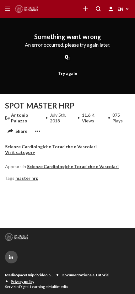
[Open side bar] (8, 9)
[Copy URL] (67, 58)
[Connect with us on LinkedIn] (11, 257)
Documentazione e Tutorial (85, 275)
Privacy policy (22, 281)
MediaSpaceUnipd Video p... (29, 275)
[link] (86, 9)
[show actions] (38, 131)
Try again (67, 73)
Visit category (20, 152)
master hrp (26, 178)
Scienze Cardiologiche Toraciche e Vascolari (73, 166)
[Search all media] (98, 9)
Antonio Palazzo (19, 117)
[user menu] (111, 9)
